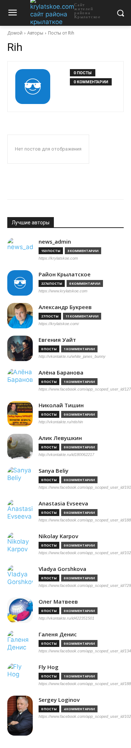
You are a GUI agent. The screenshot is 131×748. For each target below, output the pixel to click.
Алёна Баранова (61, 372)
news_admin (55, 241)
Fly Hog (49, 667)
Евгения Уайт (57, 339)
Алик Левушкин (60, 438)
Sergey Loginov (59, 699)
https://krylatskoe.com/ (59, 323)
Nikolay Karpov (58, 536)
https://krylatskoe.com (58, 258)
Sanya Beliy (53, 470)
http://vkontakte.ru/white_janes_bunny (72, 356)
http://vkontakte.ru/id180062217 (66, 454)
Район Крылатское (65, 274)
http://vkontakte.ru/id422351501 (66, 618)
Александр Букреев (65, 307)
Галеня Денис (58, 634)
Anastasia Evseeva (63, 503)
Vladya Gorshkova (62, 568)
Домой (15, 33)
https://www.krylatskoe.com (63, 291)
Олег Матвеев (58, 601)
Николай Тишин (61, 405)
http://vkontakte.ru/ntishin (61, 422)
